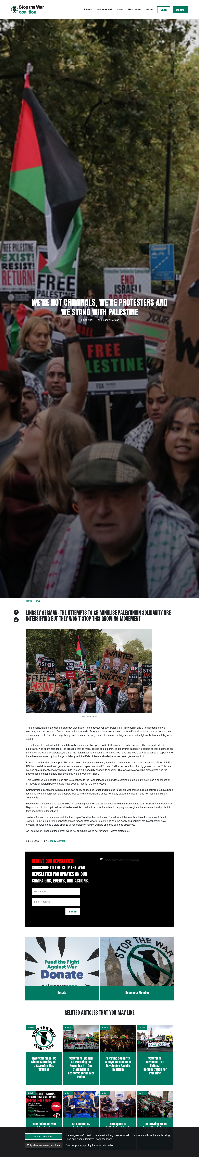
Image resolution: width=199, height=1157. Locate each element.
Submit (73, 911)
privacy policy (83, 1145)
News (120, 9)
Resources (134, 9)
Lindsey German (110, 320)
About (149, 9)
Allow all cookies (43, 1136)
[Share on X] (16, 619)
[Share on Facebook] (16, 612)
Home (29, 600)
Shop (163, 10)
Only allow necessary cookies (43, 1145)
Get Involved (104, 9)
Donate (180, 10)
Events (88, 9)
